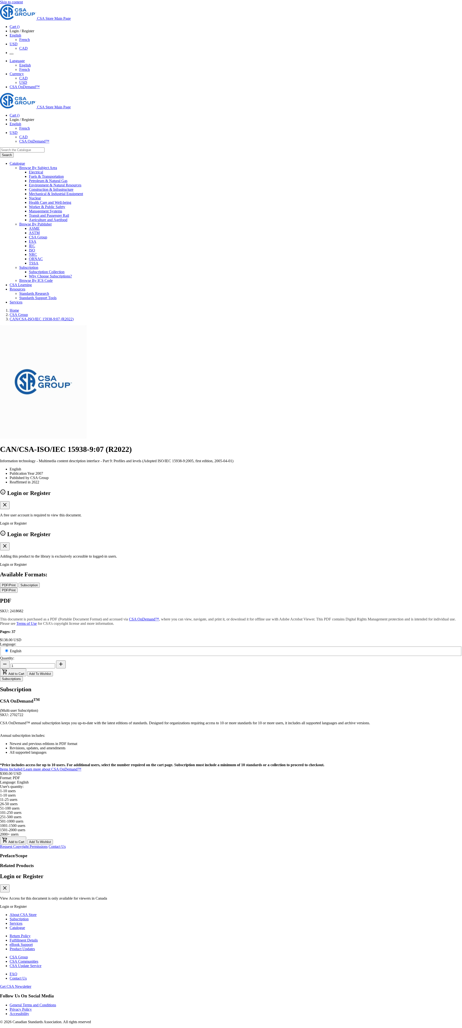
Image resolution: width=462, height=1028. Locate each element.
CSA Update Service (25, 966)
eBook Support (21, 944)
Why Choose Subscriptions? (50, 276)
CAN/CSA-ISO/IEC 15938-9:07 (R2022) (42, 319)
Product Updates (22, 949)
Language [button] (17, 61)
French (24, 40)
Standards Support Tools (38, 298)
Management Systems (45, 211)
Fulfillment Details (24, 940)
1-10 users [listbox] (8, 791)
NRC (33, 254)
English (25, 65)
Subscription (19, 919)
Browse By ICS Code (36, 280)
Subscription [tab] (29, 585)
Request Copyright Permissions (24, 846)
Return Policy (20, 936)
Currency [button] (17, 74)
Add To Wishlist (40, 674)
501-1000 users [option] (11, 821)
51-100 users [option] (9, 808)
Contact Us (57, 846)
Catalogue (17, 928)
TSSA (33, 263)
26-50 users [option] (9, 804)
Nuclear (35, 198)
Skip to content (11, 2)
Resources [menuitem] (17, 289)
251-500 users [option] (10, 817)
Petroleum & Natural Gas (48, 181)
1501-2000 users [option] (12, 830)
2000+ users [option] (9, 834)
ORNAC (36, 259)
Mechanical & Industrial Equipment (56, 194)
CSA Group (38, 237)
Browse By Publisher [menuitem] (35, 224)
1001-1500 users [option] (12, 826)
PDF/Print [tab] (9, 585)
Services (16, 923)
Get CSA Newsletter (15, 986)
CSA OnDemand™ (25, 87)
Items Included (11, 769)
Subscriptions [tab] (11, 679)
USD (14, 44)
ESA (32, 241)
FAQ (13, 974)
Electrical (36, 172)
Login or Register (22, 876)
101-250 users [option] (10, 813)
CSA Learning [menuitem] (21, 285)
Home (14, 310)
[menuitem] (245, 172)
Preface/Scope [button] (13, 855)
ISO (32, 250)
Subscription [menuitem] (28, 267)
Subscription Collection (46, 272)
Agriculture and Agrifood (48, 220)
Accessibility (19, 1014)
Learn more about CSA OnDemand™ (52, 769)
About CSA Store (23, 915)
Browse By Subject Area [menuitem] (38, 168)
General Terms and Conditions (33, 1005)
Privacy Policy (21, 1009)
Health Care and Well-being (50, 202)
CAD (23, 48)
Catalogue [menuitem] (17, 163)
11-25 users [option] (8, 799)
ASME (34, 228)
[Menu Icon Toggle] (11, 54)
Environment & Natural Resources (55, 185)
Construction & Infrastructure (51, 189)
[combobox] (22, 149)
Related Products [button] (17, 865)
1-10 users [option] (8, 795)
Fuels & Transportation (46, 176)
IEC (32, 246)
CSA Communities (24, 961)
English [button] (15, 35)
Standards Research (34, 293)
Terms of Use (26, 623)
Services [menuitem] (16, 302)
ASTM (34, 233)
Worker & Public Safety (47, 207)
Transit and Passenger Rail (49, 215)
